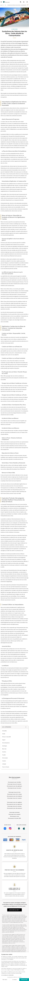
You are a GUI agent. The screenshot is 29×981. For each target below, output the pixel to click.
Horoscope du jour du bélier (14, 782)
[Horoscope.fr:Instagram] (10, 828)
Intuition (4, 760)
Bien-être (4, 748)
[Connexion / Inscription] (27, 2)
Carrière (4, 751)
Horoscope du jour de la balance (14, 796)
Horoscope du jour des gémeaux (14, 786)
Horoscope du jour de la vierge (14, 794)
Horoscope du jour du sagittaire (14, 802)
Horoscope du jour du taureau (14, 784)
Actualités (4, 730)
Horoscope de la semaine (14, 814)
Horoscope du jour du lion (15, 792)
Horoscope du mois (14, 816)
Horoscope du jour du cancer (14, 788)
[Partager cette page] (28, 5)
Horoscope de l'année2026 (14, 818)
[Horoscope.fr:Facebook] (5, 828)
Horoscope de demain (14, 812)
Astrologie (4, 745)
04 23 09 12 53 (14, 910)
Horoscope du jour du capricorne (14, 804)
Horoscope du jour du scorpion (14, 798)
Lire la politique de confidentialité (7, 975)
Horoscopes (5, 757)
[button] (24, 2)
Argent (3, 739)
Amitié (3, 733)
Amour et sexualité (6, 736)
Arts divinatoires (6, 742)
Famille (4, 754)
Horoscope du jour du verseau (14, 806)
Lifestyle (4, 763)
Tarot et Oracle (5, 766)
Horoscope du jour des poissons (14, 808)
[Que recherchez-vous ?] (20, 2)
